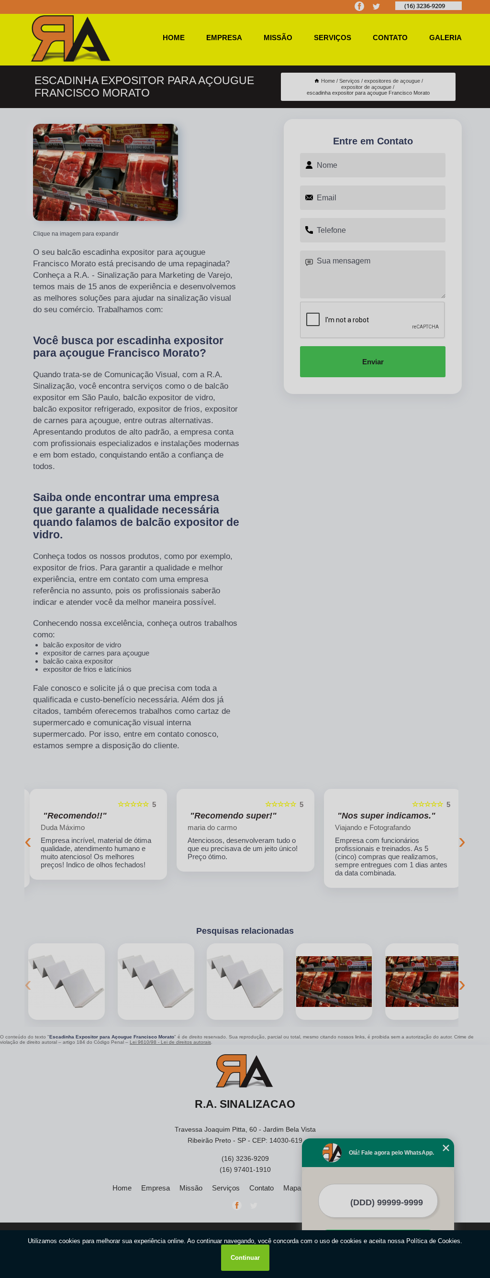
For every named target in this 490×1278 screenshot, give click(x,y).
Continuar (245, 1257)
